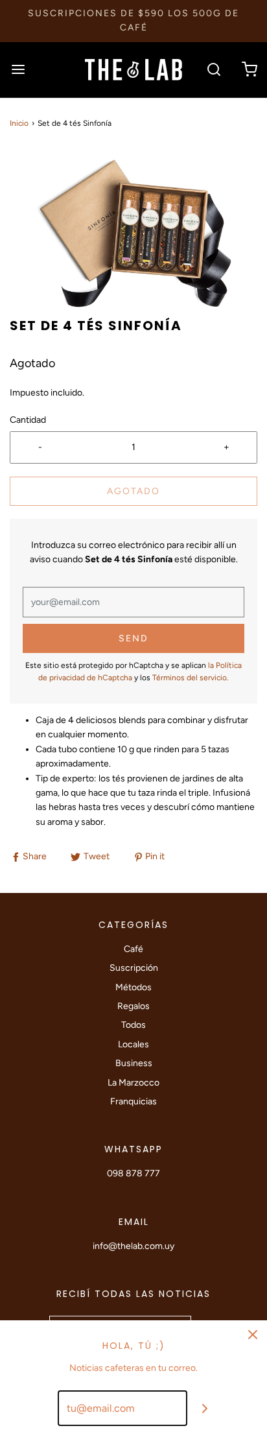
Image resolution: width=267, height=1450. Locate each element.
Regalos (133, 1006)
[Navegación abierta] (18, 70)
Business (133, 1063)
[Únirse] (205, 1408)
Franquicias (133, 1101)
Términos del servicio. (190, 677)
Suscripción (134, 967)
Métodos (133, 987)
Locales (133, 1044)
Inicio (19, 123)
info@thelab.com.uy (133, 1246)
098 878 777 (133, 1173)
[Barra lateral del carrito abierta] (249, 70)
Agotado (133, 491)
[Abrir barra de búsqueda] (213, 70)
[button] (133, 232)
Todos (133, 1024)
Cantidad (28, 419)
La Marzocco (133, 1082)
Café (133, 949)
